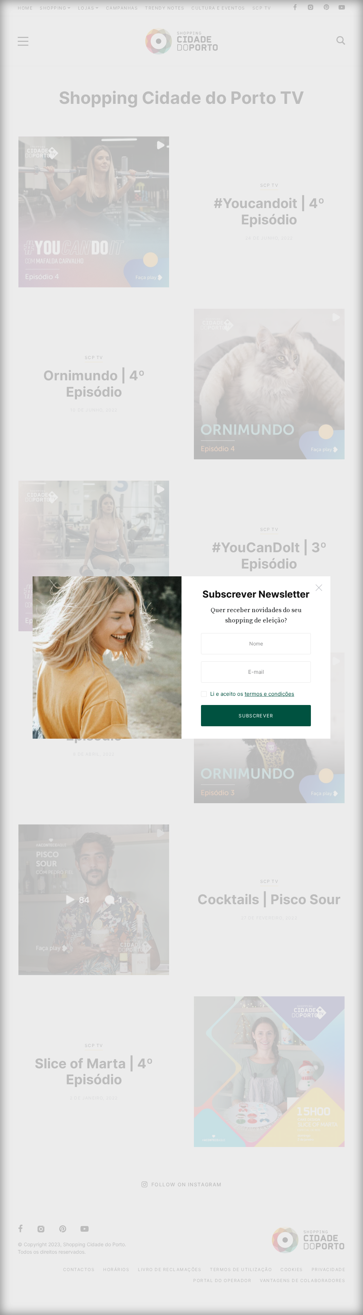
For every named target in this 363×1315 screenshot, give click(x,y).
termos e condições (269, 693)
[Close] (318, 587)
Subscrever (256, 715)
